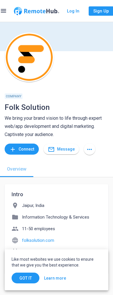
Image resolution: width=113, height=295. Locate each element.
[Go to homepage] (36, 11)
